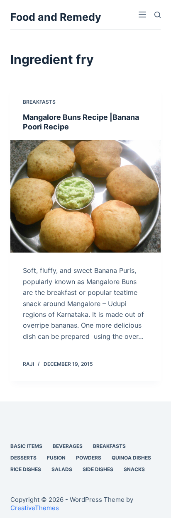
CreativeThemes (34, 508)
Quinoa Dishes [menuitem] (131, 458)
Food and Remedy (55, 17)
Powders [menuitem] (88, 458)
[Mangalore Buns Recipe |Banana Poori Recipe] (85, 196)
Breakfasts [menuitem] (109, 446)
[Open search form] (157, 15)
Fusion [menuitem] (56, 458)
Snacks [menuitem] (134, 469)
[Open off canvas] (142, 14)
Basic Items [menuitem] (26, 446)
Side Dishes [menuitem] (98, 469)
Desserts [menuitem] (23, 458)
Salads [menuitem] (61, 469)
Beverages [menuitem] (68, 446)
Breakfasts (39, 102)
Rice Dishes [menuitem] (25, 469)
